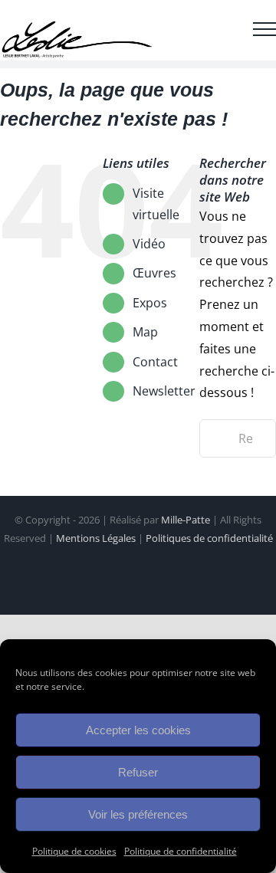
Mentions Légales (96, 538)
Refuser (138, 772)
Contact (155, 361)
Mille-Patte (185, 520)
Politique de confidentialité (180, 851)
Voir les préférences (138, 814)
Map (145, 331)
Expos (150, 302)
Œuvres (154, 272)
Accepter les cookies (138, 730)
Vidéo (149, 243)
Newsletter (164, 390)
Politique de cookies (74, 851)
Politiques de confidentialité (209, 538)
